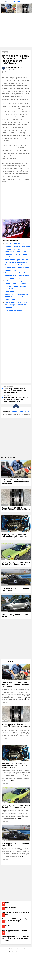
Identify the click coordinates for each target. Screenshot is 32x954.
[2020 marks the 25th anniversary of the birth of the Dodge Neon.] (16, 551)
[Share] (16, 228)
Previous (1, 8)
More (27, 699)
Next (31, 8)
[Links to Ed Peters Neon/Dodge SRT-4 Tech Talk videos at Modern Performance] (8, 8)
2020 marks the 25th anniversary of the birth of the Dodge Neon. (16, 563)
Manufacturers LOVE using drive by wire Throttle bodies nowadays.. (16, 919)
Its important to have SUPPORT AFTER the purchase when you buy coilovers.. (17, 296)
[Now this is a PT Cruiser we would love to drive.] (16, 577)
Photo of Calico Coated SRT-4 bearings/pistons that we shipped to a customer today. (17, 246)
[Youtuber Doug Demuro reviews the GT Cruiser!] (16, 603)
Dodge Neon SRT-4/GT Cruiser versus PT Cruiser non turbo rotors (24, 10)
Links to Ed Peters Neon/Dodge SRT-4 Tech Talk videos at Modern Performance (8, 10)
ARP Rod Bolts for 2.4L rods (15, 310)
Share (4, 220)
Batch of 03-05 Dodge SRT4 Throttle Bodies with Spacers (14, 931)
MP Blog (4, 476)
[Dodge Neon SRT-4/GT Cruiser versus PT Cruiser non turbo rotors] (16, 497)
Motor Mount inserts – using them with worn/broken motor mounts (16, 254)
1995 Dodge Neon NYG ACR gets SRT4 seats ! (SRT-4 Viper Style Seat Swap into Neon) (15, 938)
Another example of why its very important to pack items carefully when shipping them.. (17, 275)
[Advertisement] (16, 30)
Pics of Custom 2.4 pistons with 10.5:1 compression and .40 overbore (17, 304)
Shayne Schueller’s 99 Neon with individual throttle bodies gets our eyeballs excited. (15, 536)
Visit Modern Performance (16, 951)
